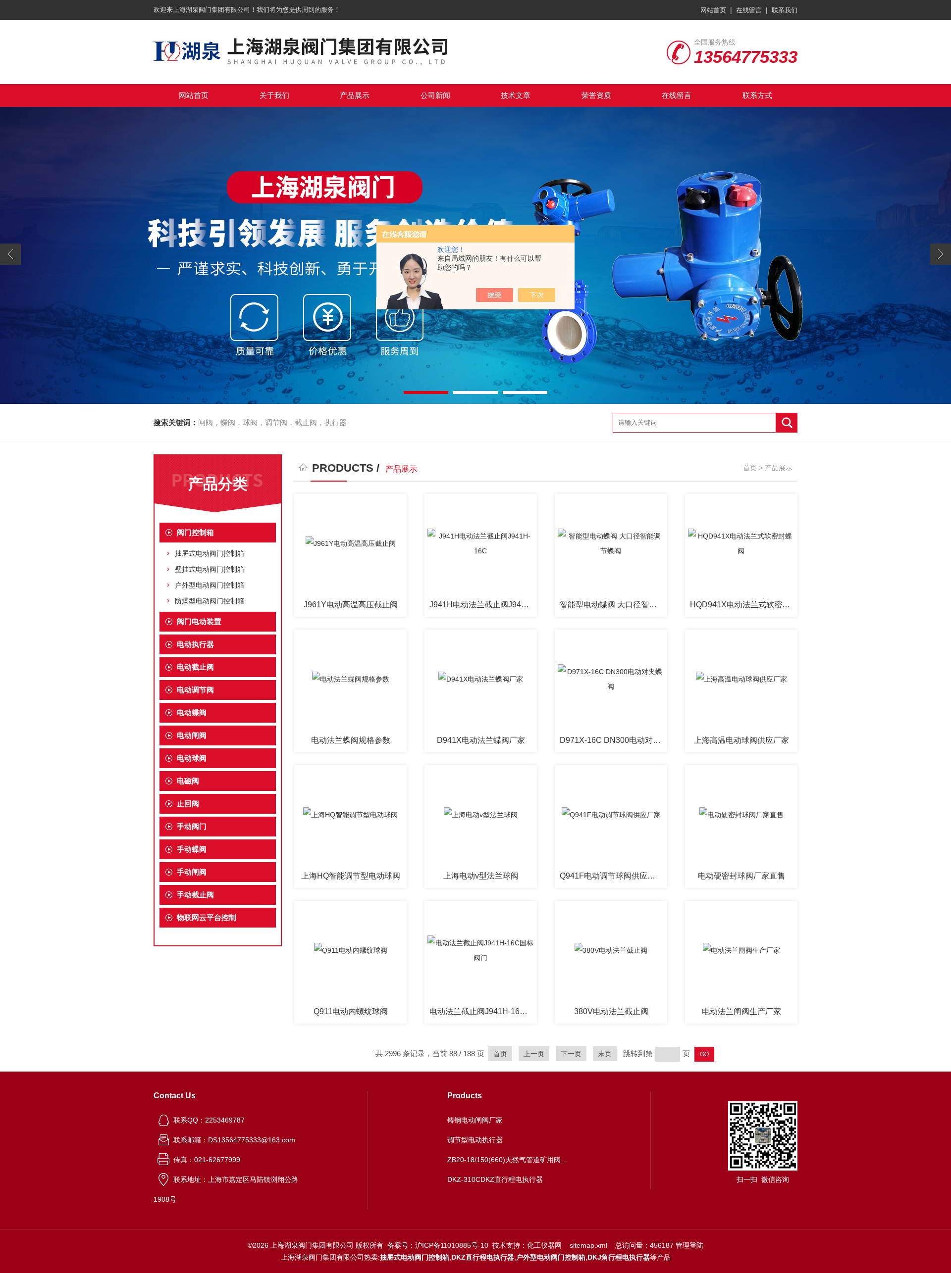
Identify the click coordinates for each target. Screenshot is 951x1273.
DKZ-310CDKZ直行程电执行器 (495, 1179)
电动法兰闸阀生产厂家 (741, 1011)
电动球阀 (192, 758)
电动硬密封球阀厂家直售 (741, 876)
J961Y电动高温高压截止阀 (351, 604)
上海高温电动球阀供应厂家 (741, 740)
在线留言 (749, 10)
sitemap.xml (588, 1245)
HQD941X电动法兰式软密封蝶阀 (743, 604)
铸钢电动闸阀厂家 (475, 1120)
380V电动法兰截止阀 (611, 1011)
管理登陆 (689, 1245)
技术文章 (515, 95)
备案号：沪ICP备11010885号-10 (437, 1245)
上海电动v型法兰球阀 (481, 876)
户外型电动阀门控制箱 (209, 585)
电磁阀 (188, 781)
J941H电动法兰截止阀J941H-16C (483, 604)
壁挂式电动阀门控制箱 (209, 569)
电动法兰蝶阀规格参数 (350, 740)
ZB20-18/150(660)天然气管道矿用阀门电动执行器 (509, 1160)
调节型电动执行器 (475, 1140)
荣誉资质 (596, 95)
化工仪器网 (544, 1245)
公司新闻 (435, 95)
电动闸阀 (192, 735)
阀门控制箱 (195, 532)
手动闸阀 (192, 872)
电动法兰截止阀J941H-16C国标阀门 (483, 1011)
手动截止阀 (195, 894)
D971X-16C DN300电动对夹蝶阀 (613, 740)
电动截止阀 (195, 667)
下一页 (571, 1054)
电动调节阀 (195, 689)
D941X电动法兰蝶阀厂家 (481, 740)
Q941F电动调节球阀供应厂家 (611, 876)
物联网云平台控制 (206, 917)
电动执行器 (195, 644)
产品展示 (355, 95)
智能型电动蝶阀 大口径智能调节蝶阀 (613, 604)
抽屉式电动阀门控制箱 (209, 553)
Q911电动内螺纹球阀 (351, 1011)
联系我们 (784, 10)
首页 (750, 468)
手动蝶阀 (192, 849)
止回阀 (188, 803)
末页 (605, 1054)
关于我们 (274, 95)
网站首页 (713, 10)
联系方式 (757, 95)
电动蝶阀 (192, 712)
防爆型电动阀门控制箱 (209, 601)
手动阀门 (192, 826)
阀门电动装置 (199, 621)
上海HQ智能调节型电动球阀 (350, 876)
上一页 (534, 1054)
